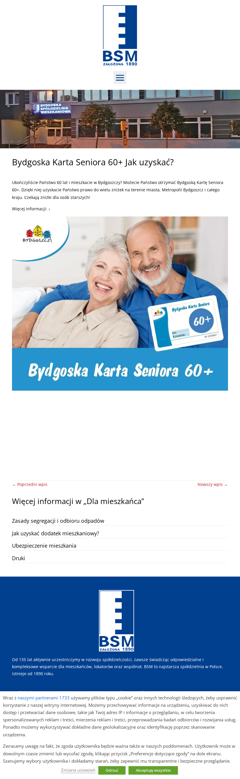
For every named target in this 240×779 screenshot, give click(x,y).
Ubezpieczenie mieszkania (44, 545)
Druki (18, 558)
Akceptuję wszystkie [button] (153, 770)
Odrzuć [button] (112, 770)
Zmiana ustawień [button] (78, 770)
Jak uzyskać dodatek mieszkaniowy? (55, 533)
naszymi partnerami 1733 (44, 698)
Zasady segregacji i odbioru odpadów (58, 520)
